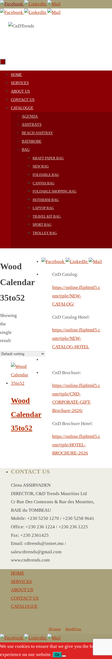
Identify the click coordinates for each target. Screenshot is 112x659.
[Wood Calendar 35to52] (19, 383)
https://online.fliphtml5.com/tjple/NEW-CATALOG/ (76, 296)
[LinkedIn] (35, 4)
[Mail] (54, 4)
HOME (17, 573)
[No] (64, 656)
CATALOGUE (24, 606)
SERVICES (21, 581)
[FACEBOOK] (12, 4)
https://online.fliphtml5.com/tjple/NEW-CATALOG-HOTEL (76, 338)
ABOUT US (22, 589)
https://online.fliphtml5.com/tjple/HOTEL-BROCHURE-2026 (76, 445)
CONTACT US (25, 598)
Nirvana (55, 629)
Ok (57, 655)
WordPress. (73, 629)
